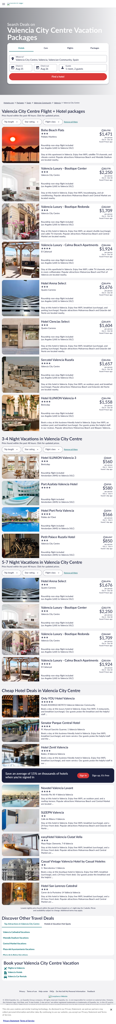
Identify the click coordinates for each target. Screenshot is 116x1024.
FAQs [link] (52, 991)
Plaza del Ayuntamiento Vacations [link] (18, 949)
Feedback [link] (91, 991)
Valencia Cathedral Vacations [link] (16, 932)
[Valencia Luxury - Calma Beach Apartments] (76, 260)
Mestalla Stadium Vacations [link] (16, 938)
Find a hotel (58, 77)
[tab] (21, 48)
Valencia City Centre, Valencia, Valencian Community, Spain (47, 60)
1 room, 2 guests (74, 69)
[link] (58, 968)
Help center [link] (43, 991)
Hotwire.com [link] (9, 103)
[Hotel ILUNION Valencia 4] (76, 413)
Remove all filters (71, 122)
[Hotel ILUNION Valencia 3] (76, 466)
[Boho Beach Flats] (76, 145)
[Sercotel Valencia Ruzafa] (76, 374)
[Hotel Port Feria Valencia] (76, 519)
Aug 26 (44, 69)
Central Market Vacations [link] (14, 944)
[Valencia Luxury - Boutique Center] (76, 183)
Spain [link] (29, 103)
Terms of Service (27, 1021)
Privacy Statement (11, 1021)
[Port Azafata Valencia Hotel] (76, 493)
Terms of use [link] (32, 991)
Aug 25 (19, 69)
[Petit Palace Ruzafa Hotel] (76, 546)
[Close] (111, 1009)
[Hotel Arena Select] (76, 298)
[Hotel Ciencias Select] (76, 336)
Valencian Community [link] (42, 103)
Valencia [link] (57, 103)
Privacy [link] (22, 991)
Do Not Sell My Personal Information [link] (70, 991)
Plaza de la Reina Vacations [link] (15, 955)
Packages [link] (20, 103)
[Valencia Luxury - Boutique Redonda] (76, 221)
